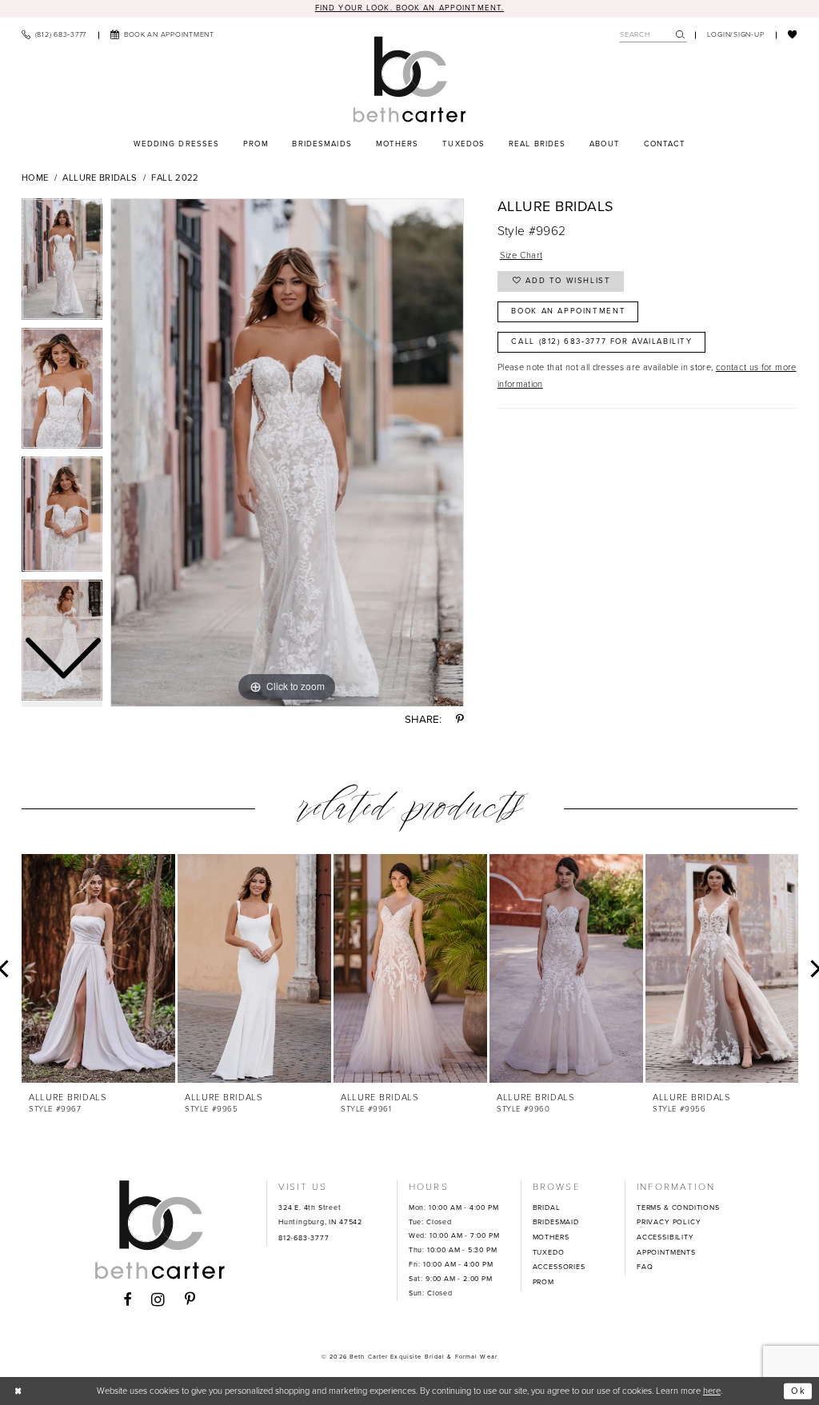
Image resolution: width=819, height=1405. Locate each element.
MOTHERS (551, 1237)
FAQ (645, 1266)
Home (35, 177)
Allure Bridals (99, 177)
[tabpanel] (287, 452)
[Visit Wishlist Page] (792, 34)
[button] (736, 34)
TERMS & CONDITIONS (678, 1207)
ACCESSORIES (559, 1266)
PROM (543, 1281)
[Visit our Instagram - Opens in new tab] (158, 1299)
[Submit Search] (681, 34)
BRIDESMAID (556, 1221)
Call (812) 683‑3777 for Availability (601, 341)
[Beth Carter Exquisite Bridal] (409, 79)
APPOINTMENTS (666, 1252)
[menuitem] (54, 34)
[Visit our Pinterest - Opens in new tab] (190, 1300)
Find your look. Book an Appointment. (409, 8)
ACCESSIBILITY (665, 1237)
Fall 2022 (174, 177)
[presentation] (98, 968)
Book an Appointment (568, 311)
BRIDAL (547, 1207)
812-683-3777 (304, 1237)
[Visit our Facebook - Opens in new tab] (127, 1300)
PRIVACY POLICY (669, 1221)
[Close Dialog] (18, 1390)
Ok (798, 1390)
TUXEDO (549, 1252)
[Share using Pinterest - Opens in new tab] (460, 719)
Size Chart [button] (521, 255)
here (712, 1390)
